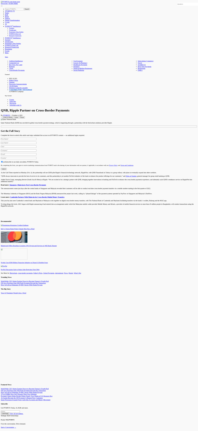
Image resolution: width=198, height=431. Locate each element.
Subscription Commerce (145, 61)
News (66, 273)
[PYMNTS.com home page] (10, 2)
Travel (140, 63)
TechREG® (142, 65)
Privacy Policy (113, 165)
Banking (12, 66)
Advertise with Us (15, 105)
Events (7, 51)
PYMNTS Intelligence (13, 26)
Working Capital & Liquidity (18, 88)
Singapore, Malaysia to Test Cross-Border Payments (27, 185)
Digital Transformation (12, 20)
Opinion (11, 82)
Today (7, 13)
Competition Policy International (20, 90)
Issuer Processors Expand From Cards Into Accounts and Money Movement (25, 400)
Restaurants (141, 68)
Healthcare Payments (80, 65)
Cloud (11, 68)
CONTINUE (5, 414)
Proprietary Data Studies (16, 32)
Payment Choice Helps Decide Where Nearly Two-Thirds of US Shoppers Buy (27, 396)
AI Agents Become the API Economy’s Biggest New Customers (22, 398)
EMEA (140, 70)
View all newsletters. (16, 414)
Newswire (4, 3)
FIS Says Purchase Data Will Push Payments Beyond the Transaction (23, 283)
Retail (7, 17)
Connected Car (14, 63)
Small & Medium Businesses (82, 68)
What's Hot (77, 273)
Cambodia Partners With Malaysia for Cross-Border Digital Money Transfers (37, 197)
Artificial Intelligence (16, 61)
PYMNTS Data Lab (15, 34)
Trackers (11, 28)
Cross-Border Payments (17, 70)
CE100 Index (13, 86)
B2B (6, 15)
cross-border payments (25, 273)
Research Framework (15, 35)
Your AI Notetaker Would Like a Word (13, 293)
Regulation (8, 49)
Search (27, 9)
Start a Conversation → (8, 427)
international (59, 273)
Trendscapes (12, 30)
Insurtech (76, 66)
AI (6, 24)
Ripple (71, 273)
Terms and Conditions (127, 165)
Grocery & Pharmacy (80, 63)
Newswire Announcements (18, 84)
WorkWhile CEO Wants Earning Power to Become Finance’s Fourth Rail (25, 281)
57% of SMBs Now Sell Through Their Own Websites (19, 394)
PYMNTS (6, 115)
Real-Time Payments (144, 66)
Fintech (7, 18)
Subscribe (12, 101)
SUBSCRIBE (13, 3)
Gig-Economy (78, 61)
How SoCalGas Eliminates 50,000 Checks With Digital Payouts (21, 285)
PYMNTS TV (10, 11)
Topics (6, 57)
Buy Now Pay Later (15, 65)
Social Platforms (78, 70)
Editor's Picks (13, 80)
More (7, 53)
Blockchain (13, 273)
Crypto (7, 22)
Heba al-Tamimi (131, 176)
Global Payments (48, 273)
